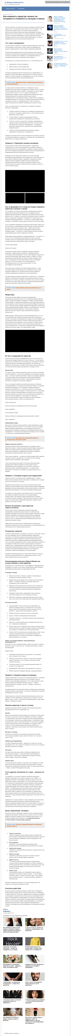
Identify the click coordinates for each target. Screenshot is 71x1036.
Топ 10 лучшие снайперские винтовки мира (60, 35)
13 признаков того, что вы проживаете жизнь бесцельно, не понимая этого (61, 43)
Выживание (21, 8)
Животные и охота (58, 54)
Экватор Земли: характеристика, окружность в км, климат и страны (61, 50)
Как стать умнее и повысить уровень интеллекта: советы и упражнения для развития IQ (61, 28)
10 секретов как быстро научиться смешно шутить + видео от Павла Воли (61, 65)
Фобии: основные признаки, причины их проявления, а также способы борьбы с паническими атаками (59, 19)
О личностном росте (14, 2)
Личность (56, 32)
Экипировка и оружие (59, 38)
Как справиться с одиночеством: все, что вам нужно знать (60, 58)
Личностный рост (10, 8)
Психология (56, 23)
